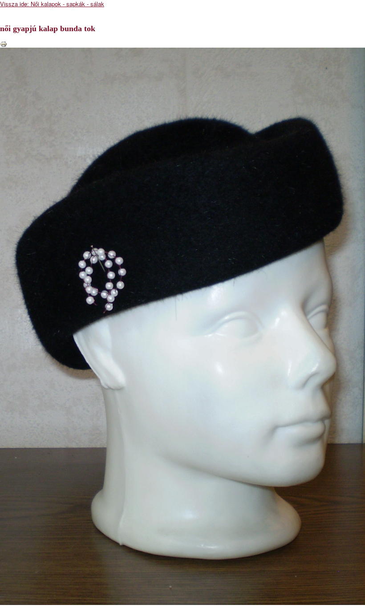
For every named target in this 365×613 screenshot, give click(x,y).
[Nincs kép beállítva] (182, 325)
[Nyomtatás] (3, 43)
